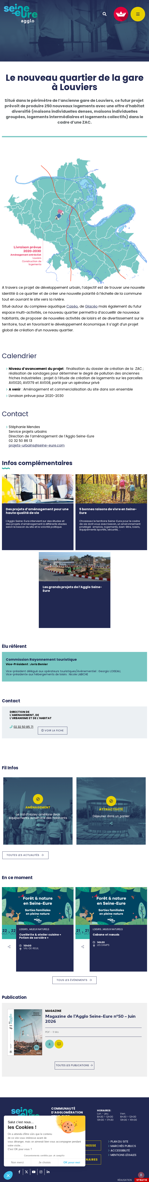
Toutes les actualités (23, 855)
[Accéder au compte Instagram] (40, 1172)
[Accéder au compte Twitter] (26, 1172)
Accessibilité (120, 1150)
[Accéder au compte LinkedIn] (48, 1172)
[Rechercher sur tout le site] (104, 14)
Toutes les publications (72, 1065)
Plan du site (119, 1141)
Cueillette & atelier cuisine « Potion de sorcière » (40, 936)
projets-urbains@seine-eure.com (37, 445)
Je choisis (45, 1162)
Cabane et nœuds (106, 934)
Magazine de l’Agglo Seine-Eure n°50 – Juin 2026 (90, 1019)
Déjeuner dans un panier (111, 816)
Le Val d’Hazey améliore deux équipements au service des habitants (38, 816)
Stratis (141, 1180)
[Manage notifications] (141, 1175)
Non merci (17, 1162)
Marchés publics (123, 1146)
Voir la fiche (54, 730)
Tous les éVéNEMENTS (72, 980)
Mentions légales (123, 1154)
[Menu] (138, 14)
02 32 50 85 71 (23, 727)
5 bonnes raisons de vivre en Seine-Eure (108, 511)
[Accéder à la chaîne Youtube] (33, 1172)
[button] (8, 1175)
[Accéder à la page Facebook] (19, 1172)
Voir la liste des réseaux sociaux (9, 946)
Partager (38, 825)
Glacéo (91, 306)
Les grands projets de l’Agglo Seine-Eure (72, 589)
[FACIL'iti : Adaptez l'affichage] (121, 14)
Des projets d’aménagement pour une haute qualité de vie (37, 511)
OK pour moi (71, 1162)
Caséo (72, 306)
